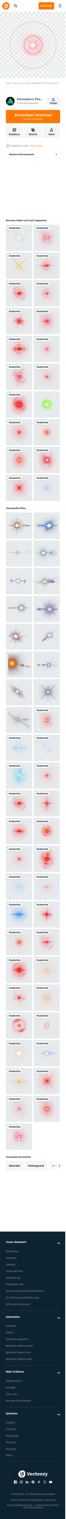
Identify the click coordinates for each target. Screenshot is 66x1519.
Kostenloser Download (33, 116)
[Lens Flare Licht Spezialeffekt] (19, 291)
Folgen (53, 103)
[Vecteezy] (6, 6)
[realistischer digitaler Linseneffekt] (19, 596)
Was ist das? (36, 145)
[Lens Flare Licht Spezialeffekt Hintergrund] (19, 235)
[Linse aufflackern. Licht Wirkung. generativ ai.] (19, 800)
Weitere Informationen (21, 151)
